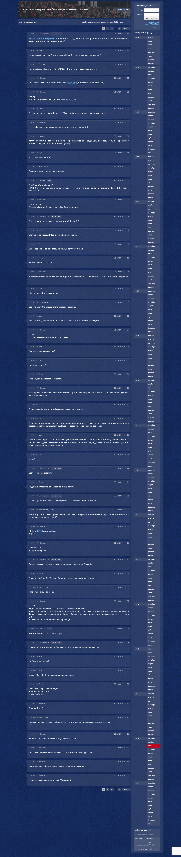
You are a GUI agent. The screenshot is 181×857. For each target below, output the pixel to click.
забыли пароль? (152, 25)
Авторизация (151, 19)
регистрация (154, 22)
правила (155, 27)
